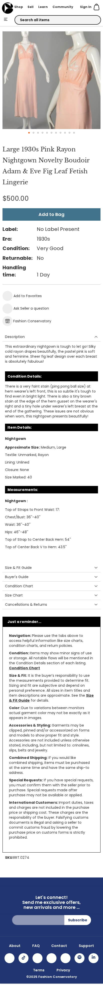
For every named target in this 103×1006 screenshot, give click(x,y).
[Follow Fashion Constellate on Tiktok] (23, 958)
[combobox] (57, 20)
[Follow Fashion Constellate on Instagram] (9, 958)
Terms (38, 970)
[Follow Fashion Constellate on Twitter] (51, 958)
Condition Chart (24, 668)
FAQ (36, 946)
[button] (29, 132)
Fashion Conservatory (32, 321)
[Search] (93, 20)
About (14, 946)
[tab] (51, 336)
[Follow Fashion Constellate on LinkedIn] (93, 958)
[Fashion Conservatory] (7, 8)
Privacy (63, 970)
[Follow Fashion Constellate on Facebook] (37, 958)
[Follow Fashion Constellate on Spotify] (79, 958)
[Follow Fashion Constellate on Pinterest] (65, 958)
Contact (59, 946)
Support (86, 946)
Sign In (86, 7)
